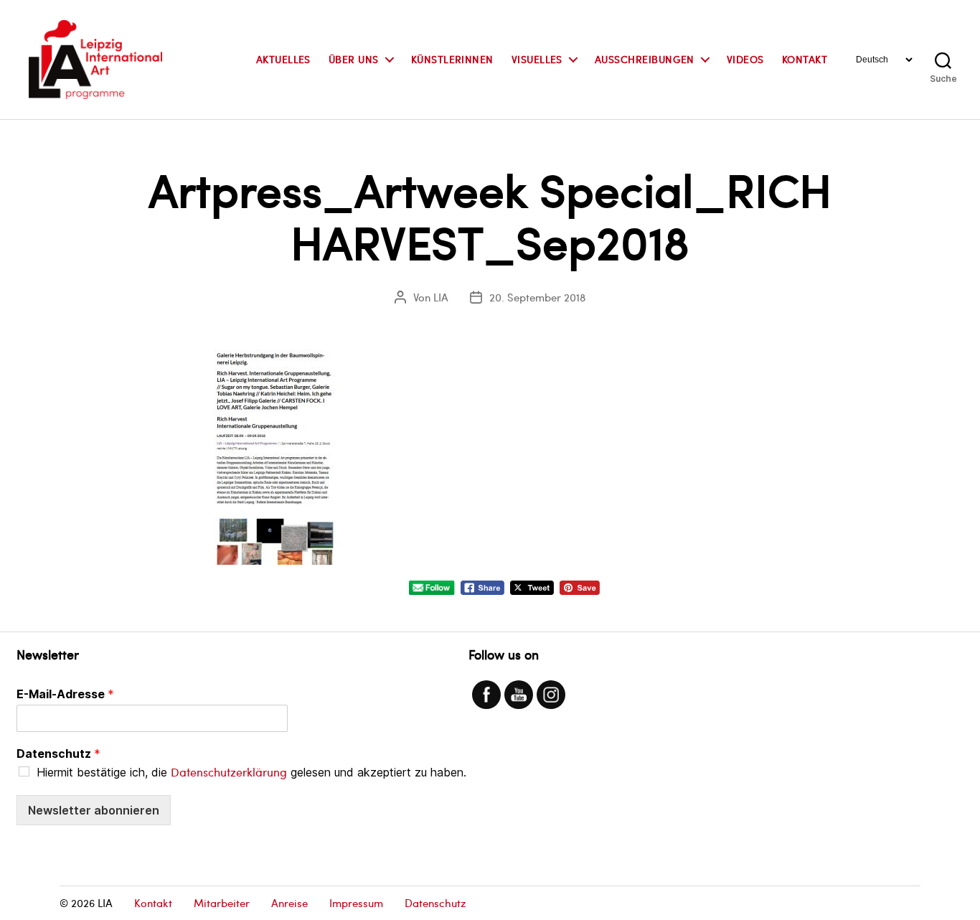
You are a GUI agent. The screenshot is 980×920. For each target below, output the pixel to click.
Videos (745, 60)
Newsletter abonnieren (93, 810)
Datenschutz (58, 753)
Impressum (356, 903)
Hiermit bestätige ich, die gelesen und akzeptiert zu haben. (251, 772)
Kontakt (804, 60)
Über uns (354, 60)
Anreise (289, 903)
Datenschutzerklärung (229, 771)
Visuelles (537, 60)
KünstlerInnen (452, 60)
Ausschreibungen (644, 60)
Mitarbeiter (222, 903)
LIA (440, 297)
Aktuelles (283, 60)
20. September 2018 (537, 297)
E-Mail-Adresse (65, 694)
